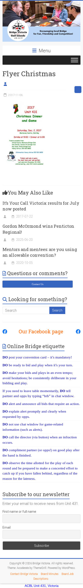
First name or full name (19, 511)
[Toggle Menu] (74, 60)
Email (7, 527)
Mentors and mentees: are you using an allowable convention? (40, 252)
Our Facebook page (38, 331)
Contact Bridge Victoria (24, 574)
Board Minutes (50, 574)
